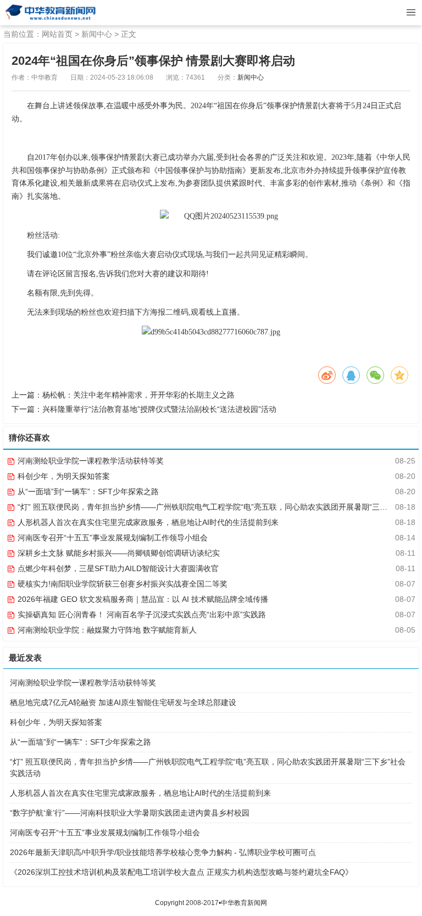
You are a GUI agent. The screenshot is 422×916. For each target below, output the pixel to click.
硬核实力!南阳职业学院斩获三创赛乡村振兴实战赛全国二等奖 (121, 583)
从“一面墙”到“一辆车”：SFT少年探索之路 (87, 491)
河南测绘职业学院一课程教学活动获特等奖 (89, 460)
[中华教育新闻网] (50, 13)
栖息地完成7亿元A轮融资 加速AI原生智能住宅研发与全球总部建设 (123, 702)
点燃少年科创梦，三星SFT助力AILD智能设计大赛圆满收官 (117, 568)
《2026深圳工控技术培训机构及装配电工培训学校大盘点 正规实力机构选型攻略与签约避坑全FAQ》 (181, 872)
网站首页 (57, 34)
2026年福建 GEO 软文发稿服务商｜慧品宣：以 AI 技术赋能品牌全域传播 (141, 599)
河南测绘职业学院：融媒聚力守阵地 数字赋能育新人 (106, 629)
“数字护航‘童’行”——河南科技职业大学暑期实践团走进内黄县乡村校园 (129, 812)
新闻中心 (96, 34)
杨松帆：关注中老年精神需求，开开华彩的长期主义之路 (138, 394)
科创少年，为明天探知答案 (62, 476)
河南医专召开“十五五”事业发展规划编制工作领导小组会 (111, 537)
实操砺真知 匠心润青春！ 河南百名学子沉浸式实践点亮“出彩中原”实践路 (140, 614)
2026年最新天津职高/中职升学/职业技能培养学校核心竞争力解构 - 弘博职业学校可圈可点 (163, 852)
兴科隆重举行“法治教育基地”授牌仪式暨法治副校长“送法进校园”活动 (159, 409)
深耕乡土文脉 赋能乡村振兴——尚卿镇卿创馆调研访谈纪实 (117, 553)
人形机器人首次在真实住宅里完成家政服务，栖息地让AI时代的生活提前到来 (147, 522)
